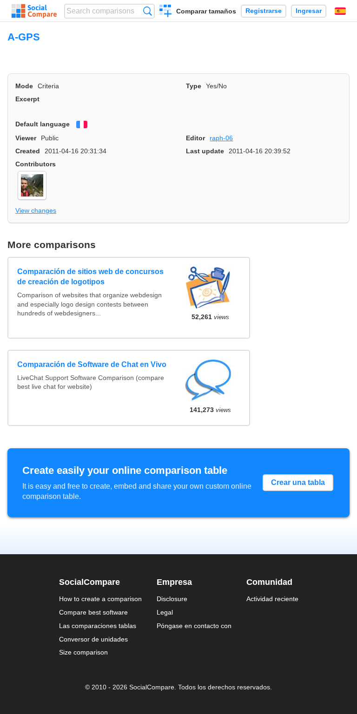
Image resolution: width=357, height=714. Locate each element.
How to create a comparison (100, 599)
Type (193, 86)
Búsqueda (147, 11)
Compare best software (93, 612)
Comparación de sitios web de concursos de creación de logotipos (90, 277)
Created (27, 151)
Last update (205, 151)
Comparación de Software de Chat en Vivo (91, 364)
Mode (24, 86)
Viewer (25, 138)
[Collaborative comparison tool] (34, 11)
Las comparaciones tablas (97, 625)
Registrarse (263, 10)
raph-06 (221, 138)
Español (340, 11)
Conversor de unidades (93, 639)
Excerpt (27, 99)
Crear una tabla (298, 482)
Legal (165, 612)
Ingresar (309, 10)
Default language (42, 124)
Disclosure (172, 599)
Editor (195, 138)
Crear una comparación (165, 12)
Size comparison (83, 652)
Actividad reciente (272, 599)
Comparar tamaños (206, 11)
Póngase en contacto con (194, 625)
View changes (35, 210)
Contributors (35, 164)
